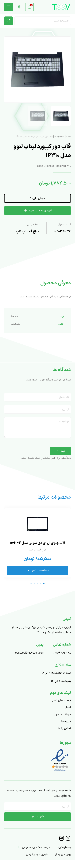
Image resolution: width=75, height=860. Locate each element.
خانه (68, 137)
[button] (8, 69)
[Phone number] (8, 20)
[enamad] (60, 771)
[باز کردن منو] (8, 7)
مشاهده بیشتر (40, 570)
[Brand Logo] (61, 6)
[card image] (37, 524)
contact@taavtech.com (29, 653)
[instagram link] (68, 840)
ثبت (63, 451)
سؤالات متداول (62, 714)
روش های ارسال (63, 854)
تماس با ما (64, 728)
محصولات (59, 137)
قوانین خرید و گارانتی (36, 854)
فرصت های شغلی (61, 701)
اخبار (68, 707)
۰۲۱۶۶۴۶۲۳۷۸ (62, 653)
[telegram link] (62, 840)
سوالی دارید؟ (37, 198)
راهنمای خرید (64, 847)
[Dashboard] (19, 7)
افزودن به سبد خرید (40, 210)
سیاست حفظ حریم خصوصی (36, 847)
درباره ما (66, 721)
